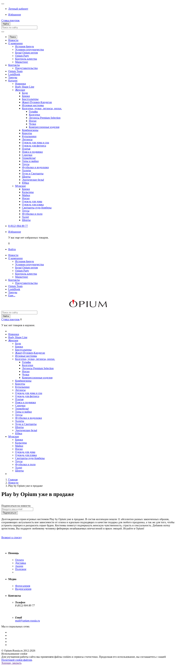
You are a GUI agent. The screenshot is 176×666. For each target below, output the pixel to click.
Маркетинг (21, 61)
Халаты (26, 170)
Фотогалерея (22, 585)
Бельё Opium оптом (26, 52)
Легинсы (27, 139)
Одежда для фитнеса (34, 145)
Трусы (25, 164)
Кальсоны (28, 192)
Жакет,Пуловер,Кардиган (37, 102)
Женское (20, 89)
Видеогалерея (23, 588)
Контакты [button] (14, 279)
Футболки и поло (32, 213)
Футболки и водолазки (35, 167)
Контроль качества (26, 58)
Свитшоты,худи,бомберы (37, 207)
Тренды (12, 77)
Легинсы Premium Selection (44, 117)
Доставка (20, 562)
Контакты (14, 65)
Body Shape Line (24, 86)
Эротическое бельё (33, 179)
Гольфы (33, 111)
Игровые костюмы (33, 105)
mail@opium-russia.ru (27, 620)
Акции (19, 566)
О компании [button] (15, 258)
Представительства (26, 68)
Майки (26, 195)
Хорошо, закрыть (11, 663)
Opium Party (22, 55)
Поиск (13, 37)
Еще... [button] (11, 295)
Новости (13, 40)
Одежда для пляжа (33, 204)
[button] (18, 8)
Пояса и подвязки (32, 151)
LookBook (14, 74)
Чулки (32, 123)
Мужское (20, 185)
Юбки (25, 182)
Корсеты (27, 133)
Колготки (34, 114)
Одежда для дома (32, 201)
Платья (26, 148)
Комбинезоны (30, 130)
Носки (32, 120)
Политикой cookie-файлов (16, 659)
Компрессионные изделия (44, 127)
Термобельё (29, 158)
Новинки (20, 83)
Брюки (26, 96)
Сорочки (27, 154)
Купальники (29, 136)
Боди (25, 92)
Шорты (26, 176)
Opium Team (15, 71)
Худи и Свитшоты (32, 173)
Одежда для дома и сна (35, 142)
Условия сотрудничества (29, 49)
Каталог (13, 80)
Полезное (20, 569)
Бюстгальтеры (30, 99)
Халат (25, 216)
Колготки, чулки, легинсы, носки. (42, 108)
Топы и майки (30, 161)
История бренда (24, 46)
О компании (15, 43)
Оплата (19, 559)
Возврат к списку (11, 537)
